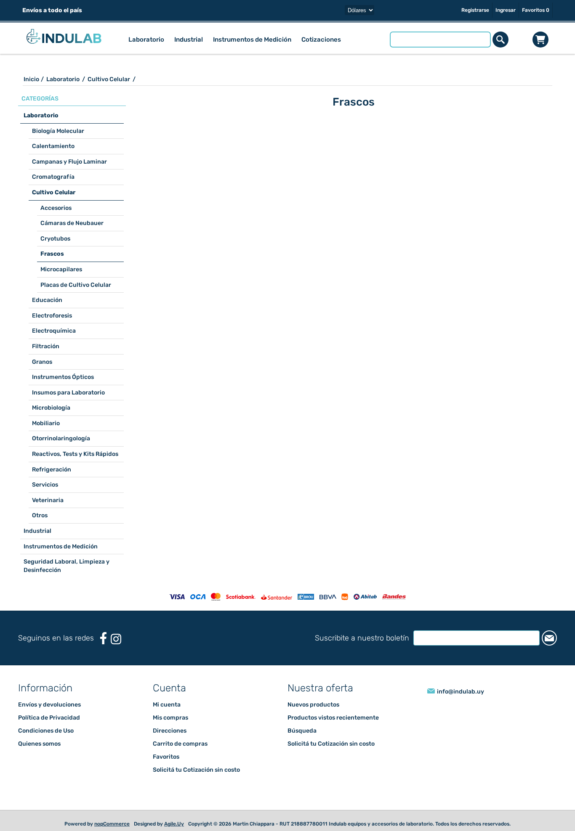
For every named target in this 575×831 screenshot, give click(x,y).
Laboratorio (41, 115)
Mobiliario (46, 423)
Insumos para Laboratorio (68, 392)
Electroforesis (52, 315)
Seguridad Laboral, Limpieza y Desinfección (66, 566)
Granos (42, 361)
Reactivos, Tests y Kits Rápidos (75, 454)
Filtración (45, 346)
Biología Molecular (58, 131)
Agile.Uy (174, 824)
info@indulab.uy (460, 691)
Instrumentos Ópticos (63, 377)
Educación (47, 300)
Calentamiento (53, 146)
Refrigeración (51, 469)
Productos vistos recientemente (333, 717)
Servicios (45, 484)
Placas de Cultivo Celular (75, 284)
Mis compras (170, 717)
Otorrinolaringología (61, 438)
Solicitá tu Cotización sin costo (196, 769)
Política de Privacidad (49, 717)
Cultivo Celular (53, 192)
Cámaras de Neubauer (72, 223)
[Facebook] (103, 638)
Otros (40, 515)
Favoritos (166, 756)
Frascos (52, 253)
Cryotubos (55, 238)
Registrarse (475, 10)
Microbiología (51, 407)
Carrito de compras (540, 40)
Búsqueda (302, 730)
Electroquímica (54, 330)
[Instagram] (116, 639)
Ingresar (505, 10)
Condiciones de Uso (46, 730)
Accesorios (56, 208)
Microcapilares (61, 269)
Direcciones (169, 730)
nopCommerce (112, 824)
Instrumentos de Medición (61, 546)
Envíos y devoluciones (49, 704)
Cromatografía (53, 176)
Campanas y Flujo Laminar (69, 161)
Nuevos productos (313, 704)
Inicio (31, 79)
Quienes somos (39, 743)
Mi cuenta (167, 704)
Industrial (37, 531)
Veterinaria (48, 500)
